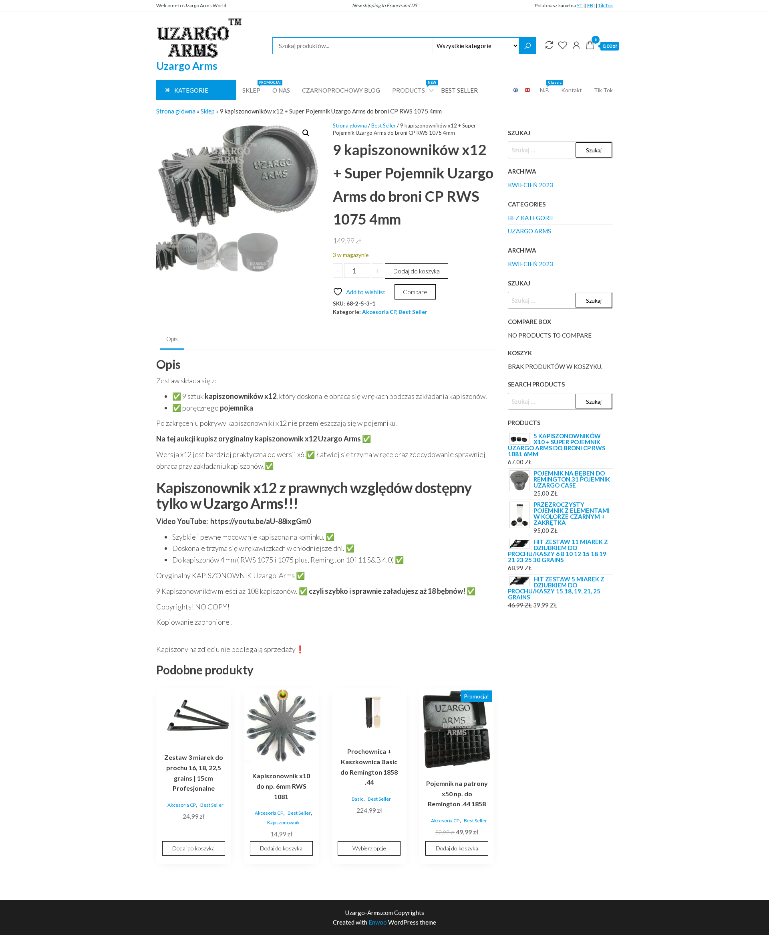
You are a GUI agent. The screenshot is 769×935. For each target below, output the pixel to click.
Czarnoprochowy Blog (341, 90)
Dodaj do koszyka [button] (193, 848)
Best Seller (459, 90)
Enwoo (377, 922)
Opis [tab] (172, 338)
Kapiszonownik (283, 823)
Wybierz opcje (369, 848)
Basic (357, 799)
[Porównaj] (549, 44)
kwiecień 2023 (530, 184)
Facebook (516, 90)
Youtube (528, 90)
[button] (306, 133)
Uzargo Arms (186, 65)
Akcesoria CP (379, 312)
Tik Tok (605, 5)
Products (413, 87)
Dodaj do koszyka (416, 271)
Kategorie (191, 90)
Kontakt (571, 90)
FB (590, 5)
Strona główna (175, 111)
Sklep (254, 87)
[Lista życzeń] (563, 44)
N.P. (547, 86)
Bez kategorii (530, 217)
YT (580, 5)
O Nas (281, 90)
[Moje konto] (576, 44)
